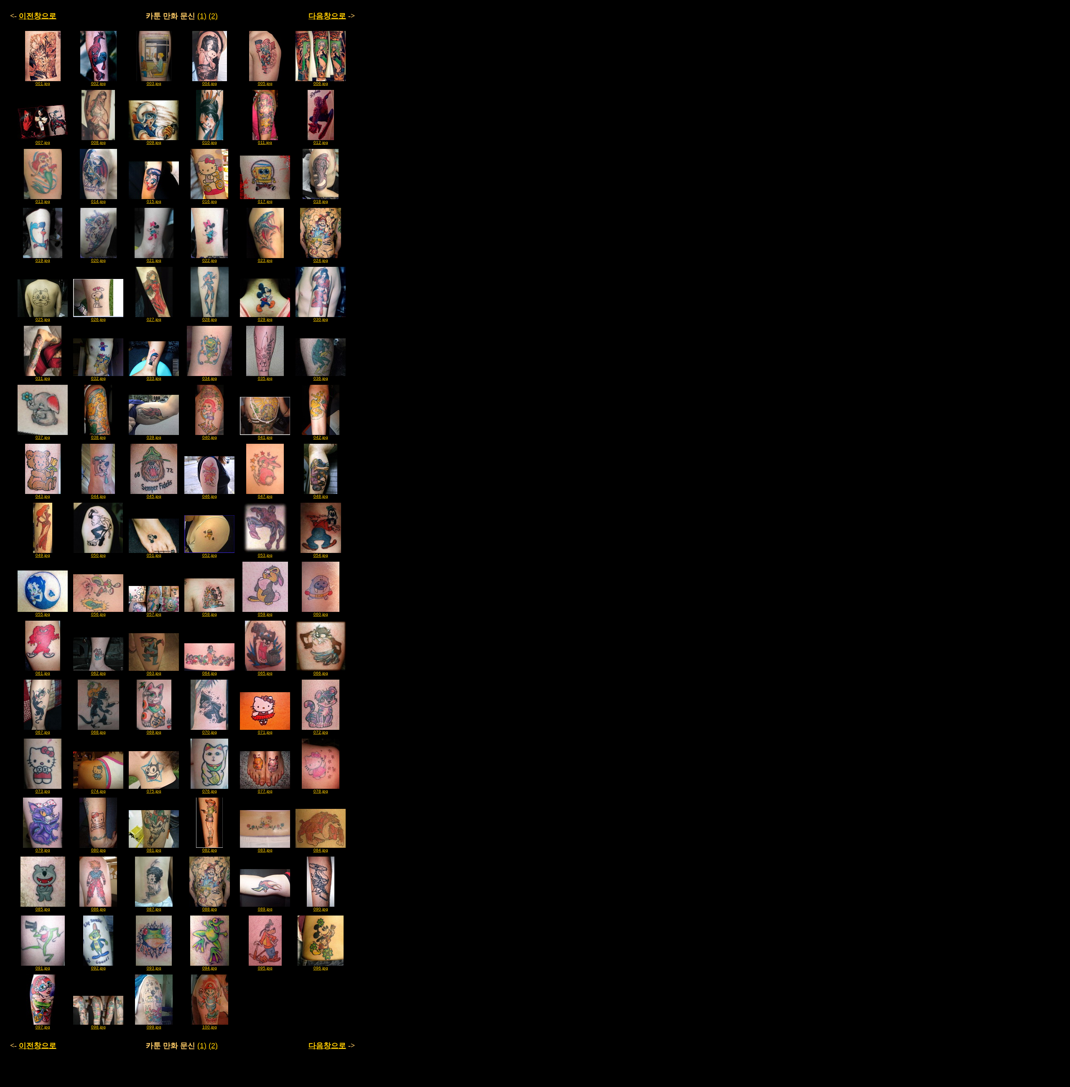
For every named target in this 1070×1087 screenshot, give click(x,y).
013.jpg (43, 201)
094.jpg (209, 968)
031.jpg (43, 378)
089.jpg (265, 909)
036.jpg (320, 378)
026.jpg (98, 319)
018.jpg (320, 201)
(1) (201, 16)
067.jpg (43, 732)
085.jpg (43, 909)
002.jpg (98, 83)
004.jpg (209, 83)
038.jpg (98, 437)
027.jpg (154, 319)
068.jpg (98, 732)
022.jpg (209, 260)
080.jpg (98, 850)
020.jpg (98, 260)
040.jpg (209, 437)
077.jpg (265, 791)
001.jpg (43, 83)
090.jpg (320, 909)
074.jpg (98, 791)
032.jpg (98, 378)
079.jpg (43, 850)
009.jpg (154, 142)
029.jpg (265, 319)
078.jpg (320, 791)
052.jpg (209, 555)
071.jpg (265, 732)
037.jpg (43, 437)
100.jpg (209, 1027)
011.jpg (265, 142)
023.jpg (265, 260)
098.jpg (98, 1027)
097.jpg (43, 1027)
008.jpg (98, 142)
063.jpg (154, 673)
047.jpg (265, 496)
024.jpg (320, 260)
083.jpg (265, 850)
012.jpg (320, 142)
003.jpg (154, 83)
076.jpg (209, 791)
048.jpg (320, 496)
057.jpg (154, 614)
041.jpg (265, 437)
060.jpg (320, 614)
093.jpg (154, 968)
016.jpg (209, 201)
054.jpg (320, 555)
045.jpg (154, 496)
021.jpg (154, 260)
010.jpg (209, 142)
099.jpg (154, 1027)
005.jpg (265, 83)
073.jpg (43, 791)
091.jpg (43, 968)
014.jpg (98, 201)
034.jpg (209, 378)
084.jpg (320, 850)
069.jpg (154, 732)
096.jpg (320, 968)
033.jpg (154, 378)
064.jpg (209, 673)
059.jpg (265, 614)
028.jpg (209, 319)
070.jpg (209, 732)
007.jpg (43, 142)
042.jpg (320, 437)
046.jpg (209, 496)
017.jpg (265, 201)
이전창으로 (37, 16)
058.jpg (209, 614)
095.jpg (265, 968)
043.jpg (43, 496)
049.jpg (43, 555)
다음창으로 (327, 16)
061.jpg (43, 673)
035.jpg (265, 378)
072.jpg (320, 732)
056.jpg (98, 614)
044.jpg (98, 496)
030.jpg (320, 319)
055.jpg (43, 614)
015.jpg (154, 201)
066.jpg (320, 673)
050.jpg (98, 555)
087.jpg (154, 909)
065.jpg (265, 673)
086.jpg (98, 909)
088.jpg (209, 909)
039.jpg (154, 437)
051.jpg (154, 555)
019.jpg (43, 260)
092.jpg (98, 968)
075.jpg (154, 791)
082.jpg (209, 850)
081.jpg (154, 850)
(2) (213, 16)
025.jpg (43, 319)
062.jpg (98, 673)
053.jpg (265, 555)
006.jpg (320, 83)
